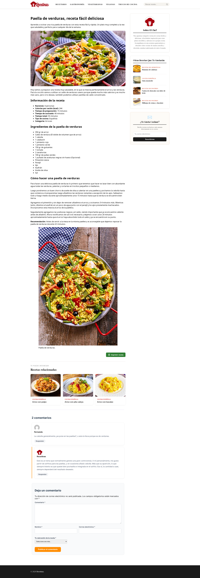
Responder (40, 441)
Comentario (40, 502)
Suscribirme (150, 139)
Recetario (61, 4)
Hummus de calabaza (149, 70)
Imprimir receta (117, 355)
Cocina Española (39, 399)
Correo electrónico (87, 527)
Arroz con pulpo (39, 402)
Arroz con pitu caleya (74, 402)
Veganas (110, 4)
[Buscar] (167, 4)
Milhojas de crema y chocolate (152, 103)
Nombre (38, 527)
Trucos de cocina (127, 4)
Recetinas (40, 572)
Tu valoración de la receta (45, 538)
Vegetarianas (95, 4)
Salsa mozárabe (147, 81)
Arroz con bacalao (105, 402)
